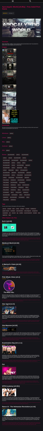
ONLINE (10, 157)
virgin (10, 215)
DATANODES (22, 182)
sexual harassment (28, 212)
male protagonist (27, 210)
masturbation (5, 212)
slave (39, 212)
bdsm (13, 208)
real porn (14, 212)
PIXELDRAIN (20, 175)
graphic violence (6, 210)
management (34, 210)
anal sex (4, 208)
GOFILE (11, 133)
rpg (17, 212)
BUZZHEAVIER (11, 154)
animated (9, 208)
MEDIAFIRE (19, 167)
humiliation (13, 210)
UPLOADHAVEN (23, 170)
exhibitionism (33, 208)
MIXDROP (28, 165)
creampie (27, 208)
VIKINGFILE (13, 180)
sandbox (21, 212)
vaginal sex (5, 215)
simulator (35, 212)
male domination (19, 210)
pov (10, 212)
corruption (22, 208)
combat (17, 208)
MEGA (24, 162)
